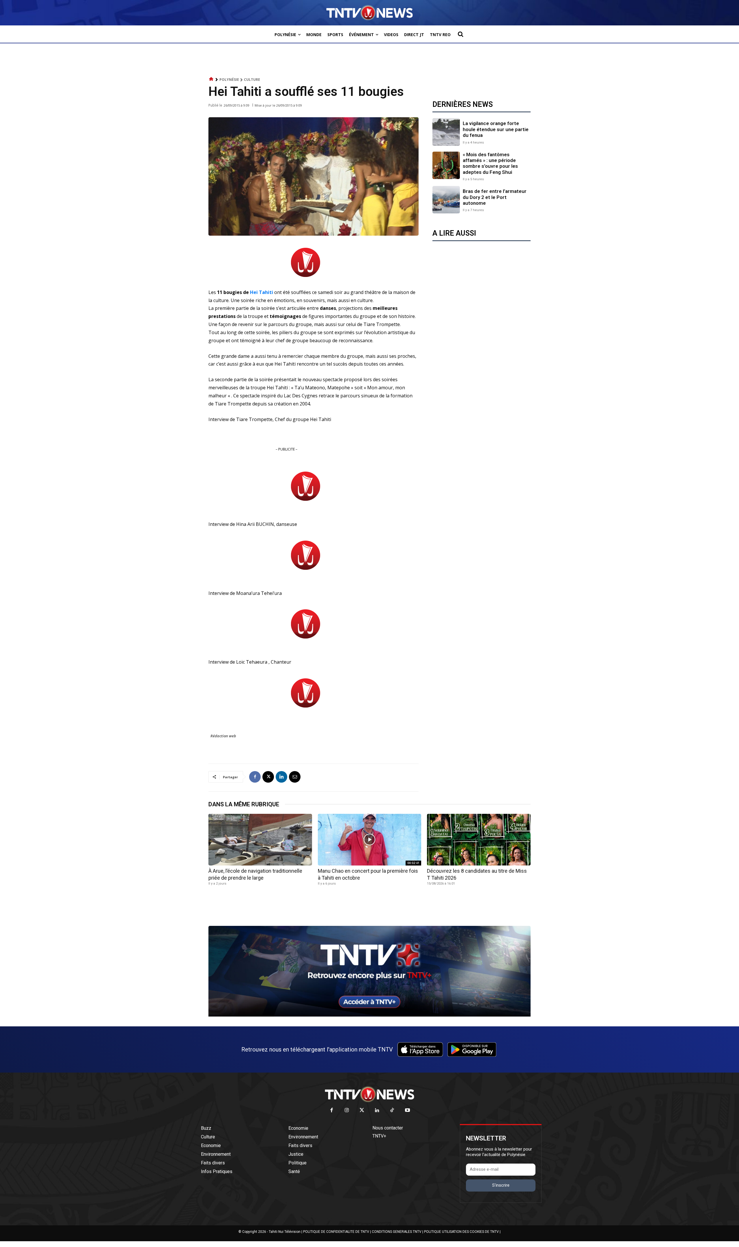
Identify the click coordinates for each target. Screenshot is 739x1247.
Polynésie (229, 79)
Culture (252, 79)
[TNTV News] (369, 1094)
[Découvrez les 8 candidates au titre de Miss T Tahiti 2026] (479, 840)
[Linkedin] (281, 777)
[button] (460, 34)
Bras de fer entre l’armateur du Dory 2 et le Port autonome (495, 197)
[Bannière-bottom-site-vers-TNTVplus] (369, 1015)
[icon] (211, 79)
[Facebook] (255, 777)
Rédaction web (223, 735)
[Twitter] (362, 1110)
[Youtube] (407, 1110)
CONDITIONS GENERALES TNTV (396, 1232)
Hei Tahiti (262, 292)
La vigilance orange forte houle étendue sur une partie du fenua (496, 129)
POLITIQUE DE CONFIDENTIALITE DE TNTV (336, 1232)
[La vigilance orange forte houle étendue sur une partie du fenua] (446, 132)
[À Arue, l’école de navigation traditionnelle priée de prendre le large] (260, 840)
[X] (268, 777)
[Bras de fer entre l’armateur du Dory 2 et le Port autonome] (446, 199)
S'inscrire (501, 1185)
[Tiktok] (392, 1110)
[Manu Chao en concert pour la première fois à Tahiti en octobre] (369, 840)
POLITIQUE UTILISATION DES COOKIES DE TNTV (461, 1232)
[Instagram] (347, 1110)
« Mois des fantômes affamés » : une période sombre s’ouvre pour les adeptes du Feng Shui (490, 163)
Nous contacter (387, 1128)
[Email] (295, 777)
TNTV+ (379, 1136)
